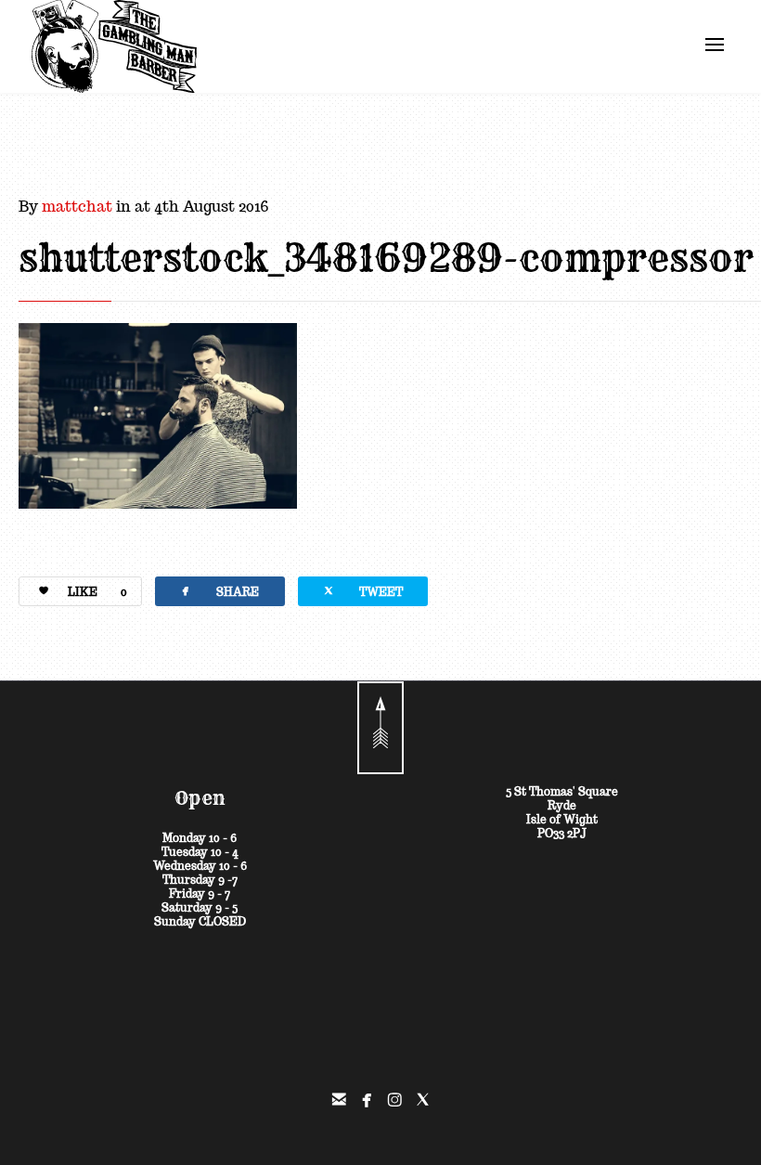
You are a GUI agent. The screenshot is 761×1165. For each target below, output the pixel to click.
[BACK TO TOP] (380, 727)
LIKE (97, 592)
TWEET (362, 591)
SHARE (218, 591)
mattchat (77, 206)
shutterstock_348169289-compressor (386, 258)
